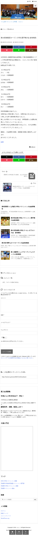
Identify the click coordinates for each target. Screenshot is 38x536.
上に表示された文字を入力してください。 (12, 341)
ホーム (4, 29)
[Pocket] (7, 50)
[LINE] (19, 50)
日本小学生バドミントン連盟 (9, 481)
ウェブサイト (4, 330)
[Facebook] (19, 47)
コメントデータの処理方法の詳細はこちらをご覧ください (17, 358)
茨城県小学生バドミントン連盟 (9, 486)
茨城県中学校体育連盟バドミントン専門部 (12, 483)
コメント (3, 298)
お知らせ (11, 29)
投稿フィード (4, 513)
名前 (2, 315)
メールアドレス (5, 322)
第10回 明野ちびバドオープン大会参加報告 (15, 243)
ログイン (3, 511)
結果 (2, 142)
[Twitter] (7, 47)
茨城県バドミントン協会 (7, 488)
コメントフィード (6, 516)
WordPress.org (5, 518)
